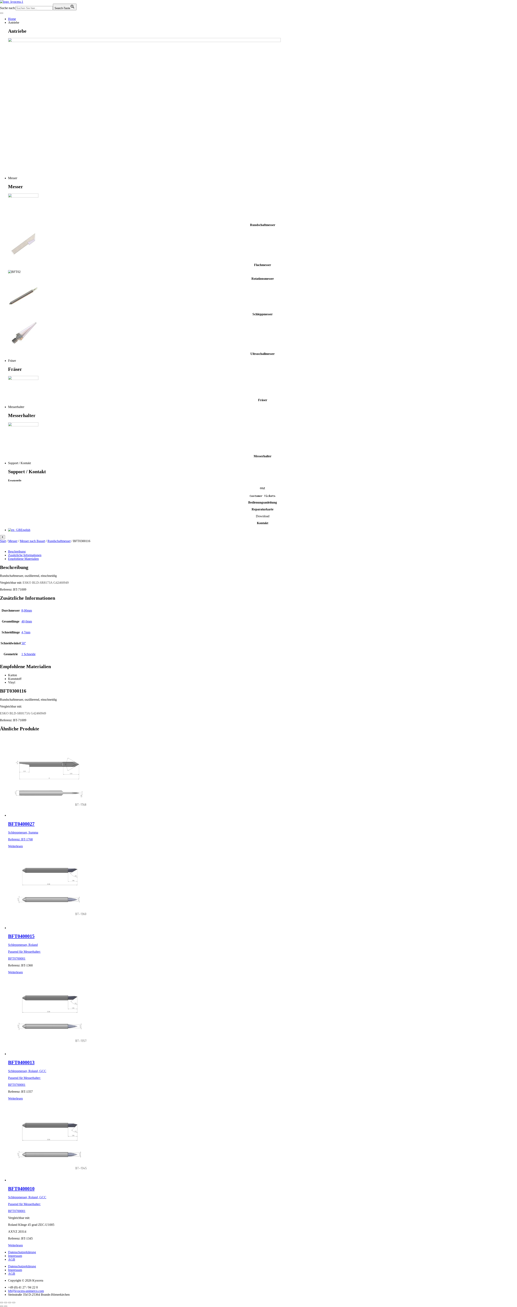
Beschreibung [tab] (17, 551)
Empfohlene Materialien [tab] (23, 558)
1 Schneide (28, 654)
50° (23, 643)
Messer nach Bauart (32, 541)
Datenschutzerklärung (22, 1252)
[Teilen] (9, 1302)
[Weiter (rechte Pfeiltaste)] (5, 1306)
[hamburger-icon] (1, 13)
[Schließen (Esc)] (13, 1302)
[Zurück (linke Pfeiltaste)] (1, 1306)
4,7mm (25, 632)
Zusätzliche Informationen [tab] (24, 555)
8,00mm (26, 610)
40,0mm (26, 621)
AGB (11, 1259)
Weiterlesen (15, 846)
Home (12, 19)
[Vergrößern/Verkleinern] (1, 1302)
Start (3, 541)
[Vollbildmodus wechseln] (5, 1302)
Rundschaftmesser (59, 541)
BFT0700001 (16, 958)
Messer (12, 541)
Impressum (15, 1256)
